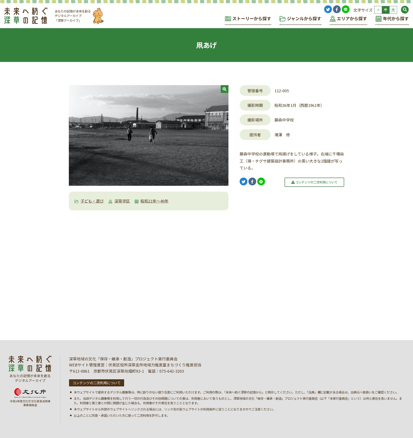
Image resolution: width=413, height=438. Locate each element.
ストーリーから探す (251, 18)
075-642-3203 (171, 371)
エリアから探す (352, 18)
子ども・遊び (92, 201)
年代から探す (396, 18)
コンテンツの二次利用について (316, 182)
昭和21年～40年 (154, 201)
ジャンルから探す (304, 18)
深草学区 (122, 201)
